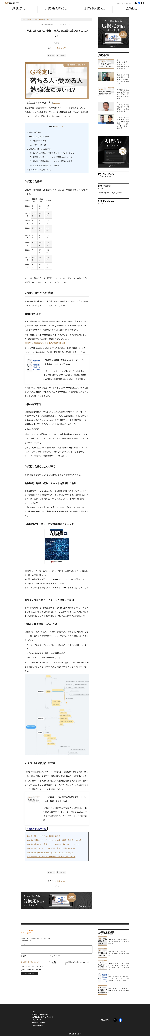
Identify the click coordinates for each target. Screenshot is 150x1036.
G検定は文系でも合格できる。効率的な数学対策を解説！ (119, 953)
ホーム (34, 1011)
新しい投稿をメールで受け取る (33, 970)
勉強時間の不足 (38, 141)
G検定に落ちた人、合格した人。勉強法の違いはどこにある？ (53, 844)
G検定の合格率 (34, 132)
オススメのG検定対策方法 (39, 170)
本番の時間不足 (38, 145)
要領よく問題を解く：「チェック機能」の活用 (51, 161)
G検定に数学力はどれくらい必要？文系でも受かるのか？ (51, 848)
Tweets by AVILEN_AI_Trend (110, 192)
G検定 (56, 43)
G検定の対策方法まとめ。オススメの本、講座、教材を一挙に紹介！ (56, 840)
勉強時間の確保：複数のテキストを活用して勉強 (52, 153)
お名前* (23, 956)
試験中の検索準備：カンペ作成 (44, 166)
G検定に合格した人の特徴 (39, 149)
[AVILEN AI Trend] (12, 3)
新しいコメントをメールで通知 (33, 966)
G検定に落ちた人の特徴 (38, 137)
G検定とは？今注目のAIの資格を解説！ (43, 836)
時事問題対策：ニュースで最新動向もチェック (51, 157)
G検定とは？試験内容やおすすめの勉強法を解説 (45, 343)
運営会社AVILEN (37, 1025)
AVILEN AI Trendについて (125, 3)
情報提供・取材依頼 (38, 1022)
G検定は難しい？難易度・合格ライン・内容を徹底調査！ (51, 857)
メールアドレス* (55, 956)
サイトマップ (36, 1020)
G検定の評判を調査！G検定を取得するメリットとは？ (50, 853)
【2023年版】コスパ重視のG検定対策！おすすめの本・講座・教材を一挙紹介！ (119, 967)
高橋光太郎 (61, 48)
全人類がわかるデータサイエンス (43, 1017)
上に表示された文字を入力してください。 (79, 962)
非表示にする (59, 126)
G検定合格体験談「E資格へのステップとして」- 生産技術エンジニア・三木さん (119, 979)
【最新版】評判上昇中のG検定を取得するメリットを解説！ (119, 941)
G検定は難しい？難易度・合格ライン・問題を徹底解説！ (119, 991)
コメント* (24, 944)
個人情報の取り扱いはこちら (30, 962)
